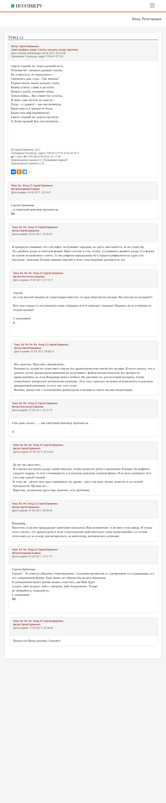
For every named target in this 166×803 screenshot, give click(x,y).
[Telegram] (24, 171)
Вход (136, 19)
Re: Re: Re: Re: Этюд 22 (34, 344)
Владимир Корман (29, 189)
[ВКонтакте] (13, 171)
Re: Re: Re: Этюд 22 (31, 273)
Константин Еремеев (32, 276)
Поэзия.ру (29, 5)
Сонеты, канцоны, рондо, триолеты (58, 49)
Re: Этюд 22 (25, 185)
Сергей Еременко (29, 46)
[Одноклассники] (19, 171)
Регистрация (151, 19)
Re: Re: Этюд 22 (28, 227)
